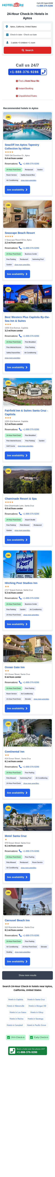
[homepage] (12, 5)
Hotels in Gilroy (36, 1012)
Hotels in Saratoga (35, 1019)
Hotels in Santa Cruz (36, 999)
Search (29, 50)
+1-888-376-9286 (44, 6)
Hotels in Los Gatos (18, 1012)
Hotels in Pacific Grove (36, 1025)
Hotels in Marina (16, 1019)
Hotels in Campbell (15, 1025)
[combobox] (30, 27)
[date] (7, 34)
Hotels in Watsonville (15, 1006)
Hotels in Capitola (15, 999)
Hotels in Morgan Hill (37, 1006)
